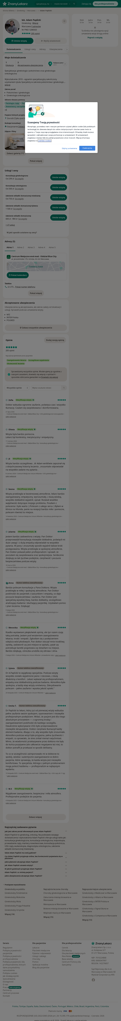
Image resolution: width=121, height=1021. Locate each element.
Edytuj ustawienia (69, 148)
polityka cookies (44, 141)
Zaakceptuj (87, 148)
